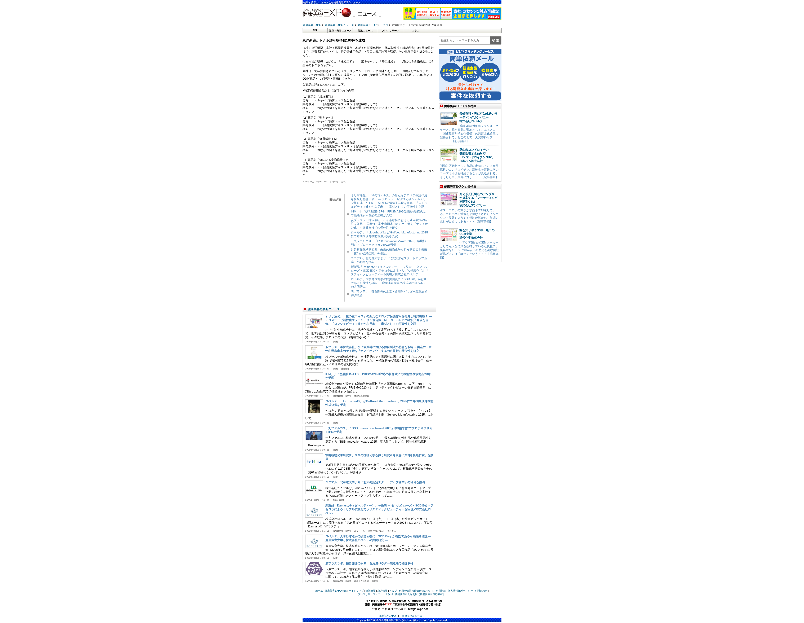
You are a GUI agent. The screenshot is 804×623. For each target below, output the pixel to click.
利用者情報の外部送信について (416, 590)
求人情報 (383, 590)
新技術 (345, 369)
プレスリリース (390, 30)
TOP (315, 30)
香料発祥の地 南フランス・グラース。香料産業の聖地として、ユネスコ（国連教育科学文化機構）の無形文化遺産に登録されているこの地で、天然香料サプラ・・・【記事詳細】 (469, 133)
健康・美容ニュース (340, 30)
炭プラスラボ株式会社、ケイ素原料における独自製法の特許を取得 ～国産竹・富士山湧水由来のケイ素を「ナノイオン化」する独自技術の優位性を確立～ (389, 223)
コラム (415, 30)
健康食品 (338, 396)
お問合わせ (481, 590)
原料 (343, 181)
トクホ (334, 181)
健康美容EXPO (387, 615)
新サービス (359, 531)
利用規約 (441, 590)
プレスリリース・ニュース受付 (375, 594)
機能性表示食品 (361, 396)
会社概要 (371, 590)
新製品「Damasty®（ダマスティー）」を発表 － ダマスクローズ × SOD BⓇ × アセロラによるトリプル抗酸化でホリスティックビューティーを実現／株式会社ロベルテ (389, 270)
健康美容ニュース (412, 615)
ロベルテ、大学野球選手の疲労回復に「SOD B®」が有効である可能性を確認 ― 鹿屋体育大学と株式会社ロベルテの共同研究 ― (388, 282)
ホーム (319, 590)
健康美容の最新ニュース (324, 309)
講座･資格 (338, 500)
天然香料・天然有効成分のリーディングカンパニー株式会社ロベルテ (478, 117)
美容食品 (391, 531)
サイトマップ (356, 590)
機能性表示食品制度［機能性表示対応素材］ (420, 594)
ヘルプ (393, 590)
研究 (336, 477)
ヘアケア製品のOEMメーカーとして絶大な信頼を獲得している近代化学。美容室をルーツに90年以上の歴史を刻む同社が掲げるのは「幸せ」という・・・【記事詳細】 (469, 250)
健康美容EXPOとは (336, 590)
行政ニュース (365, 30)
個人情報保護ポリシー (460, 590)
